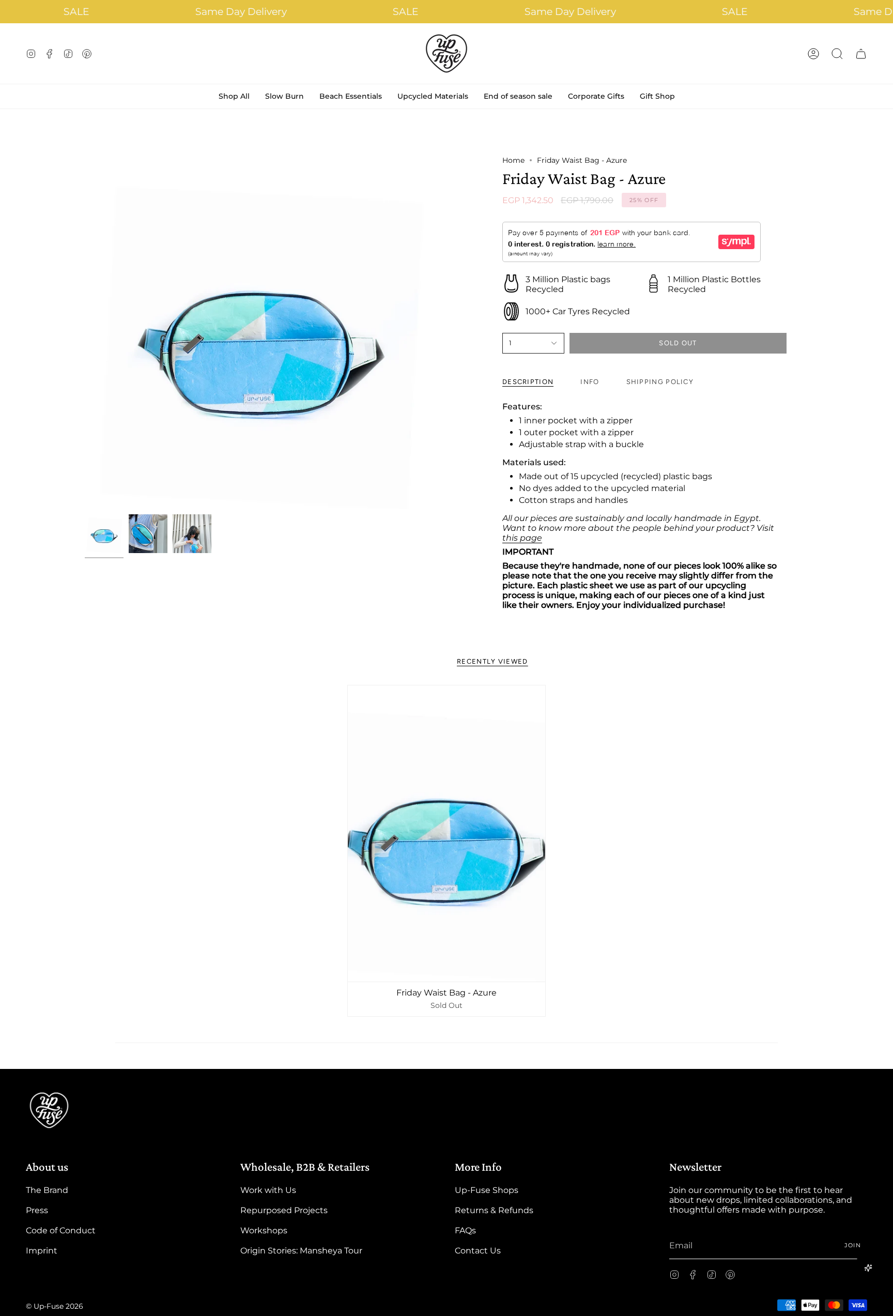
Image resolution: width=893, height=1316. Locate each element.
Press (37, 1210)
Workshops (263, 1230)
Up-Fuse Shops (486, 1190)
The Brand (47, 1190)
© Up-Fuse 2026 (54, 1306)
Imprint (41, 1251)
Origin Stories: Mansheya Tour (301, 1251)
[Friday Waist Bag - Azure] (446, 833)
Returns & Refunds (494, 1210)
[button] (837, 53)
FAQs (465, 1230)
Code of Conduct (61, 1230)
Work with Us (268, 1190)
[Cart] (861, 53)
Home (513, 160)
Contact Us (478, 1251)
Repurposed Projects (284, 1210)
